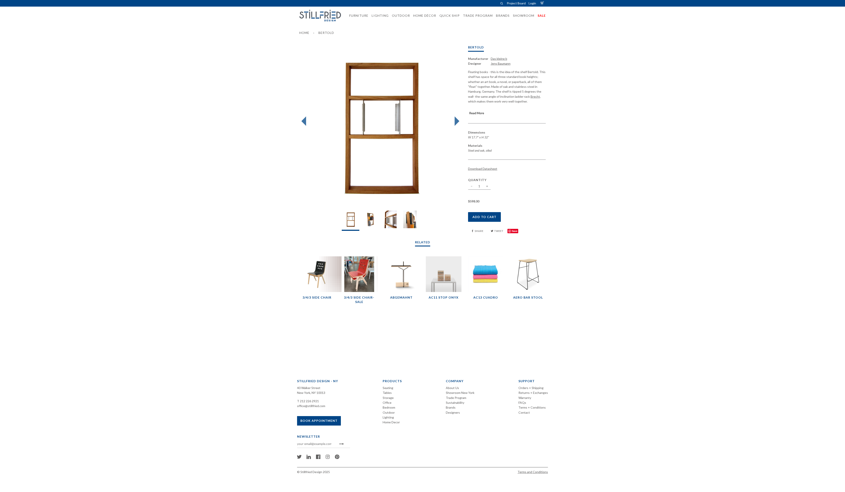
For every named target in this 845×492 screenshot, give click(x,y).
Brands (451, 407)
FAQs (522, 402)
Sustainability (455, 402)
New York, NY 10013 (311, 393)
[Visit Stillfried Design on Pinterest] (337, 458)
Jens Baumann (501, 63)
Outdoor (389, 412)
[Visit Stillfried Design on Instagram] (327, 458)
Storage (388, 398)
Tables (387, 393)
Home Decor (391, 422)
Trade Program (456, 398)
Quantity (477, 180)
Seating (388, 388)
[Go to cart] (543, 3)
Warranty (524, 398)
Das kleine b (499, 59)
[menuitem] (357, 16)
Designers (453, 412)
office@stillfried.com (311, 406)
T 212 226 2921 (308, 401)
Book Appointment (319, 420)
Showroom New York (460, 393)
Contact (524, 412)
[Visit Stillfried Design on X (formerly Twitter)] (299, 458)
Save (514, 231)
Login (532, 3)
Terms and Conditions (533, 472)
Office (387, 402)
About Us (452, 388)
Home (304, 33)
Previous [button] (304, 121)
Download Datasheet (482, 169)
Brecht (535, 96)
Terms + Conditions (532, 407)
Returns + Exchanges (533, 393)
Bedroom (389, 407)
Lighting (388, 417)
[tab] (350, 221)
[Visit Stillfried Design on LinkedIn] (309, 458)
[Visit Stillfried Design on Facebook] (318, 458)
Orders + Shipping (531, 388)
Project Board (516, 3)
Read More (476, 113)
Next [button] (455, 121)
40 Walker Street (308, 388)
